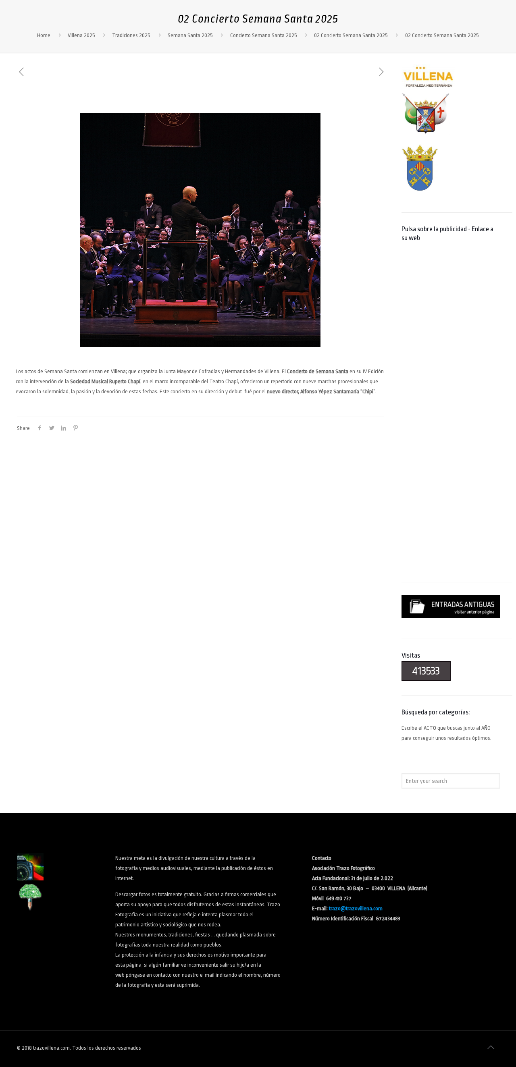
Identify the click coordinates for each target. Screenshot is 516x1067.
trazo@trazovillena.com (356, 908)
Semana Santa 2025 (190, 35)
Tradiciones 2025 (131, 35)
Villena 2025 (81, 35)
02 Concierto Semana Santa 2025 (351, 35)
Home (43, 35)
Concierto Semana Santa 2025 (263, 35)
